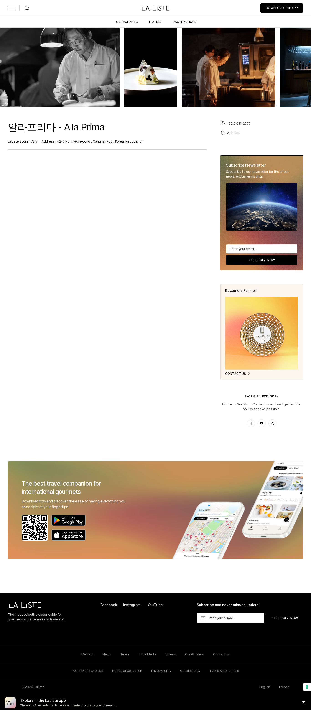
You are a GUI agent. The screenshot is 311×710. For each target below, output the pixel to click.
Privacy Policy (161, 670)
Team (124, 654)
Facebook (108, 604)
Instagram (132, 604)
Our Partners (194, 654)
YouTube (155, 604)
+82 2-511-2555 (238, 123)
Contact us (221, 654)
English (264, 687)
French (284, 687)
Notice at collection (127, 670)
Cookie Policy (190, 670)
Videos (171, 654)
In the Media (147, 654)
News (106, 654)
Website (233, 132)
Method (87, 654)
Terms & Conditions (224, 670)
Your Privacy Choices (87, 670)
